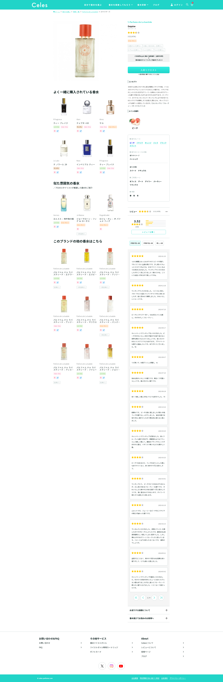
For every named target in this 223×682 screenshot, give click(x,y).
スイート (133, 170)
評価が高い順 (135, 243)
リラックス (134, 185)
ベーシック (134, 159)
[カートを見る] (191, 5)
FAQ (40, 647)
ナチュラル (142, 170)
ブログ (156, 4)
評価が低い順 (148, 243)
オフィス (133, 181)
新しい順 (160, 243)
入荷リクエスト (149, 69)
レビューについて (148, 647)
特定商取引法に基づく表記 (149, 678)
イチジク (139, 143)
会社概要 (134, 678)
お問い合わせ (44, 642)
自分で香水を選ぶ (93, 4)
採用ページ (146, 651)
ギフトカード (95, 651)
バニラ (155, 143)
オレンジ (148, 143)
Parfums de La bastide (141, 22)
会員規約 (164, 678)
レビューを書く (148, 232)
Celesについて (147, 642)
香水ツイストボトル (98, 642)
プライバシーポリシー (178, 678)
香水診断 (141, 4)
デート (140, 181)
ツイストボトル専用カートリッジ (104, 647)
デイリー (148, 181)
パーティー (158, 181)
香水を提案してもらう (120, 4)
